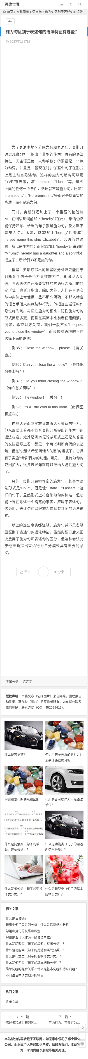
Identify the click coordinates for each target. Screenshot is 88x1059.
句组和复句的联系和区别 (22, 799)
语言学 (37, 12)
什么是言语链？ (16, 754)
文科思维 (22, 12)
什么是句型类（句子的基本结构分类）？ (34, 962)
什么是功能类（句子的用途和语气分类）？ (36, 950)
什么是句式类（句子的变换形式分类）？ (34, 956)
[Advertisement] (44, 94)
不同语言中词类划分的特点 (25, 975)
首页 (10, 12)
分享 (61, 572)
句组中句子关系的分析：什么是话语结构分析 (37, 924)
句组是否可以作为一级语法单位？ (29, 937)
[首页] (82, 1027)
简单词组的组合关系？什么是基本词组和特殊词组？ (42, 969)
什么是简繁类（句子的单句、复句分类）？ (36, 943)
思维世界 (12, 4)
